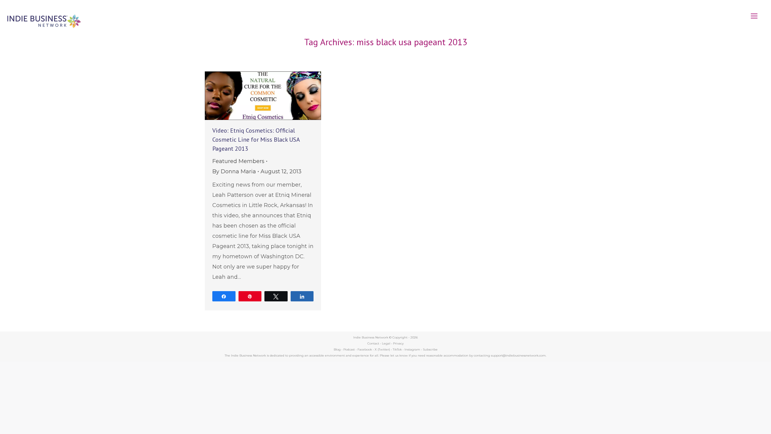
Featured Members (238, 161)
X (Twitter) (383, 349)
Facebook (364, 349)
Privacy (398, 343)
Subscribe (430, 349)
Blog (337, 349)
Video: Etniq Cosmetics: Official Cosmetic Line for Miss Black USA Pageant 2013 (256, 140)
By (234, 171)
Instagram (412, 349)
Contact (373, 343)
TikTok (397, 349)
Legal (386, 343)
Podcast (349, 349)
